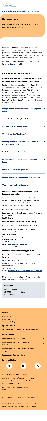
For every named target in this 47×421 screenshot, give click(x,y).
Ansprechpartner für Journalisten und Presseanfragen (16, 388)
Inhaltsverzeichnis (9, 397)
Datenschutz (15, 64)
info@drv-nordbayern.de (17, 244)
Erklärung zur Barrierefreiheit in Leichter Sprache (18, 350)
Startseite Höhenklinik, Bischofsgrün (14, 11)
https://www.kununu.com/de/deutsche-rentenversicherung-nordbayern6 (24, 366)
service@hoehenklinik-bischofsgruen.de (22, 329)
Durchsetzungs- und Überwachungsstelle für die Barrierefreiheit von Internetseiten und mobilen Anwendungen (19, 380)
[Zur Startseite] (12, 4)
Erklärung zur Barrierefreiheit (13, 338)
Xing (9, 364)
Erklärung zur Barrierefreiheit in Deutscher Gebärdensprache (18, 343)
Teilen (37, 366)
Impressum (22, 397)
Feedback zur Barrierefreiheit (13, 355)
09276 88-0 (10, 325)
